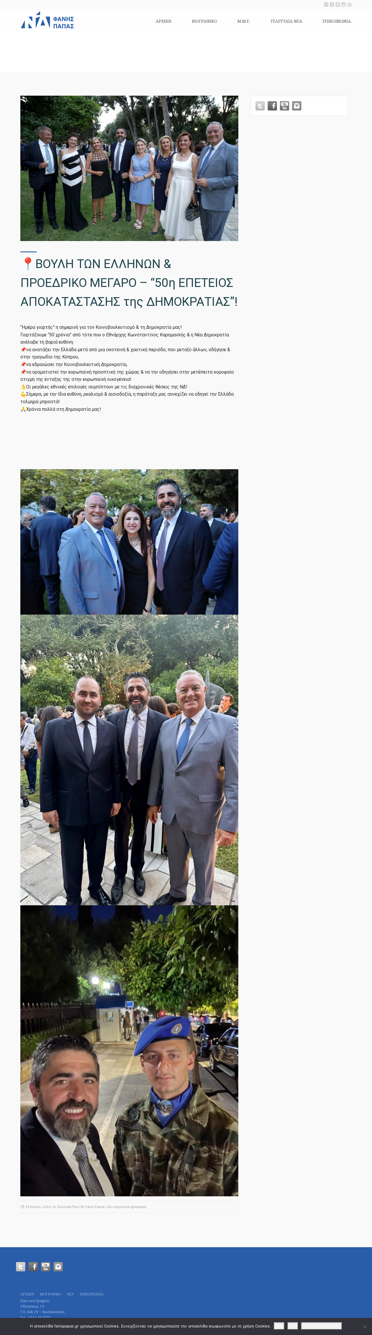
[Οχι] (365, 1326)
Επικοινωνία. (337, 21)
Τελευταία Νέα (67, 1206)
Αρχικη (163, 21)
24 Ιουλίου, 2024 (38, 1206)
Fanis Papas (95, 1206)
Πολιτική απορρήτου (321, 1326)
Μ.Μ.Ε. (243, 21)
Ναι (279, 1326)
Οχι (293, 1326)
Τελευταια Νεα (286, 21)
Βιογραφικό (204, 21)
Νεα (70, 1294)
